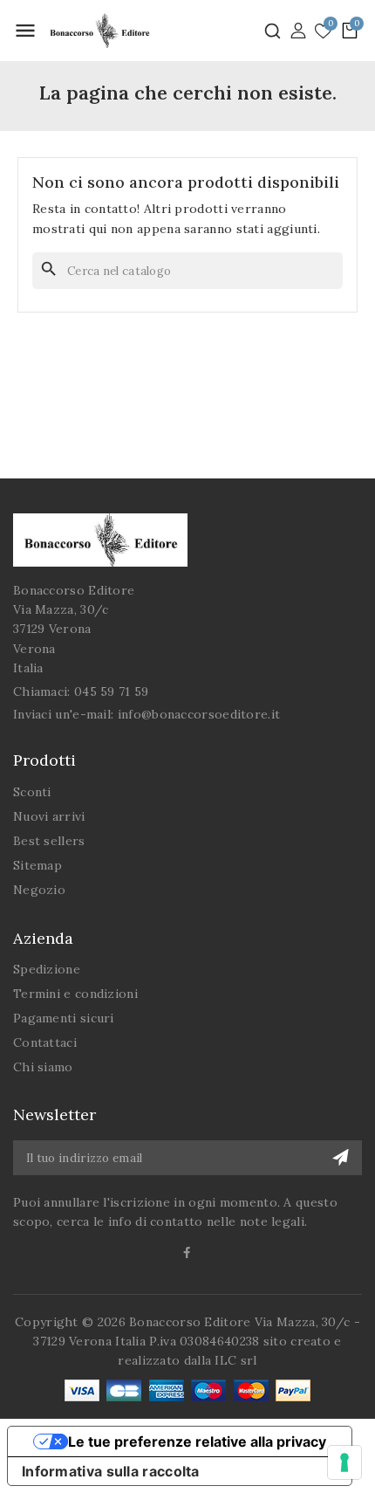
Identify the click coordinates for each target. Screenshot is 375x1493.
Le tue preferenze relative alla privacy (197, 1441)
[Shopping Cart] (350, 30)
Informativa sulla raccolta (111, 1471)
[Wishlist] (323, 32)
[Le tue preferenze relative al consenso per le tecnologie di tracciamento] (344, 1462)
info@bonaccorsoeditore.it (199, 714)
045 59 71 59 (111, 691)
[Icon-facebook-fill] (187, 1252)
